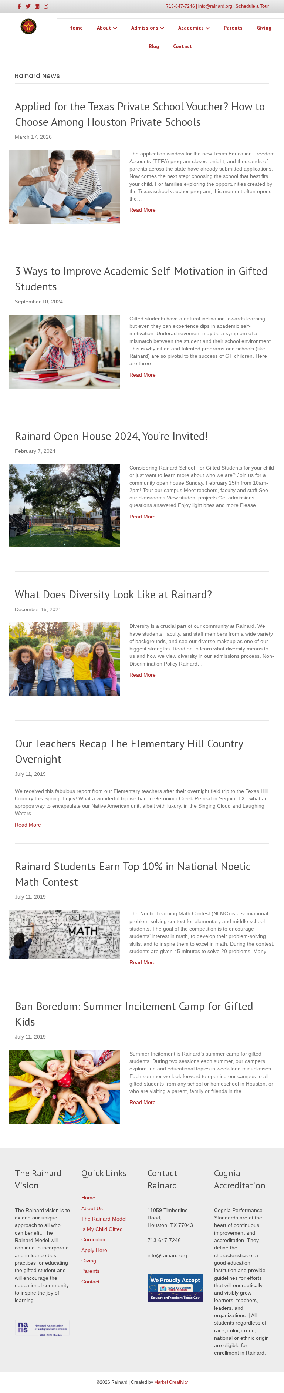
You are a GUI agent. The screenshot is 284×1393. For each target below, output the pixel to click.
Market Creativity (171, 1382)
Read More (142, 210)
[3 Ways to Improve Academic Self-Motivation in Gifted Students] (64, 351)
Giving (264, 27)
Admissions (144, 27)
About (104, 27)
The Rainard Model (103, 1219)
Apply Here (94, 1250)
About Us (92, 1208)
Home (76, 27)
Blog (154, 46)
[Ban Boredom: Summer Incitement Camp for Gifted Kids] (64, 1086)
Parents (233, 27)
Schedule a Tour (252, 6)
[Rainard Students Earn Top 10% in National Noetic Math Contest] (64, 934)
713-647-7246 (180, 6)
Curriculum (94, 1239)
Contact (182, 46)
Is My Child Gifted (102, 1229)
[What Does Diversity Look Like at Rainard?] (64, 659)
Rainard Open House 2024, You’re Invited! (111, 435)
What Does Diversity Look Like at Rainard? (113, 594)
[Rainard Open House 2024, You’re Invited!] (64, 505)
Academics (191, 27)
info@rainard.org (215, 6)
